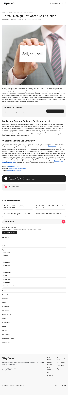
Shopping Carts (6, 342)
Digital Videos (7, 282)
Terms (17, 385)
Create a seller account (9, 232)
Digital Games (7, 272)
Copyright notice (61, 369)
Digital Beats (6, 262)
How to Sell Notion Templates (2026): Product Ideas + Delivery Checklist (17, 214)
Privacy (22, 385)
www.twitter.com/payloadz (14, 171)
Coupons (5, 255)
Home (3, 12)
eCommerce (5, 306)
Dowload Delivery (7, 294)
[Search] (63, 222)
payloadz (6, 19)
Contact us (50, 375)
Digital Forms (6, 269)
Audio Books (6, 252)
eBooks (4, 302)
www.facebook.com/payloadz (17, 168)
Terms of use (60, 365)
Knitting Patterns (6, 314)
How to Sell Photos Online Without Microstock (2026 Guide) (49, 206)
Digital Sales (5, 290)
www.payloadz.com (13, 166)
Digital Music (6, 275)
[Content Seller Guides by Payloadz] (8, 3)
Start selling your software (55, 111)
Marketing (4, 318)
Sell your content (54, 3)
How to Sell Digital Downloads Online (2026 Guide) (49, 214)
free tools (9, 101)
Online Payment (6, 322)
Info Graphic (5, 310)
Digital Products (6, 249)
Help (48, 372)
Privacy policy (61, 362)
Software (4, 346)
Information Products (8, 285)
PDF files (4, 330)
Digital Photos (7, 279)
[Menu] (64, 3)
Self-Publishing (6, 334)
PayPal (4, 326)
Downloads (5, 298)
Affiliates (9, 12)
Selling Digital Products (8, 338)
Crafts (4, 245)
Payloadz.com (52, 146)
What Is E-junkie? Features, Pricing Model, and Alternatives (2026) (17, 206)
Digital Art (5, 259)
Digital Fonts (6, 265)
